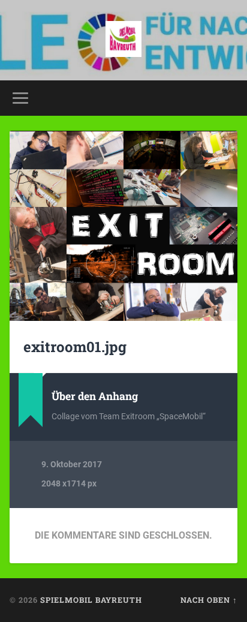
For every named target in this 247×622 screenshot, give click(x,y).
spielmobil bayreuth (91, 600)
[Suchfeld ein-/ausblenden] (227, 98)
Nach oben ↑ (208, 600)
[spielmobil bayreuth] (123, 40)
